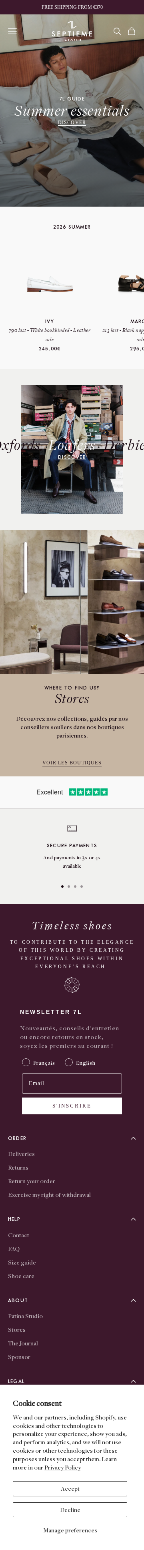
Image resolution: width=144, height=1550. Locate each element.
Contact (18, 1235)
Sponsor (19, 1357)
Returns (18, 1167)
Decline (70, 1510)
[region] (72, 848)
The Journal (23, 1343)
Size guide (22, 1262)
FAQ (14, 1248)
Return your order (31, 1181)
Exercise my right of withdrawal (49, 1194)
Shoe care (21, 1276)
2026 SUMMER (72, 227)
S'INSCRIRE (72, 1106)
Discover (72, 122)
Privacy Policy (62, 1467)
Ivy (49, 321)
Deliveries (21, 1154)
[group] (72, 110)
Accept (70, 1488)
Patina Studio (25, 1316)
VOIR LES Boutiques (72, 763)
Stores (17, 1329)
